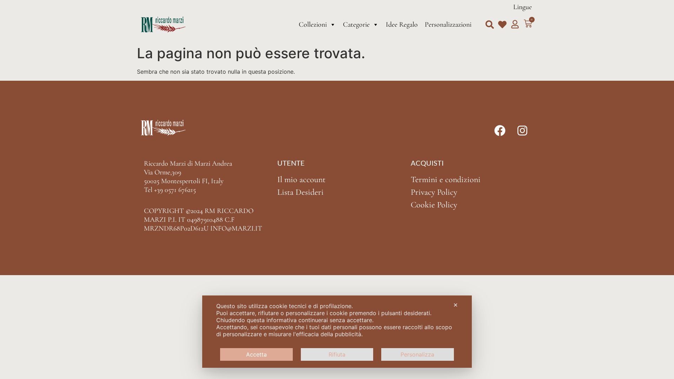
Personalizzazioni (448, 24)
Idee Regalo (402, 24)
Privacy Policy (434, 192)
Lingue (522, 7)
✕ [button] (455, 304)
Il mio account (301, 179)
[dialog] (337, 331)
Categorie (356, 24)
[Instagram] (522, 130)
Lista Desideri (300, 192)
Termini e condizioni (446, 179)
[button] (489, 24)
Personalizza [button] (417, 354)
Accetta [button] (256, 354)
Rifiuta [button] (337, 354)
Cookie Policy (434, 205)
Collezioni (313, 24)
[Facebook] (500, 130)
